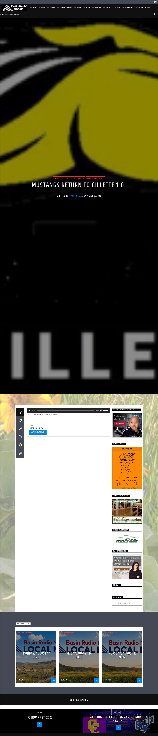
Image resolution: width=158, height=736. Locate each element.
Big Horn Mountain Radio (11, 14)
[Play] (30, 427)
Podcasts (109, 7)
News (43, 7)
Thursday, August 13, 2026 (122, 672)
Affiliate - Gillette (61, 186)
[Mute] (101, 427)
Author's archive (37, 449)
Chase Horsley (76, 204)
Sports (52, 7)
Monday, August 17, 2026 (37, 672)
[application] (68, 427)
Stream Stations (66, 7)
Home (34, 7)
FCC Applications (144, 7)
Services (98, 7)
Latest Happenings (77, 186)
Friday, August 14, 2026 (80, 672)
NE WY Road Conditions (125, 7)
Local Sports (91, 186)
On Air (79, 7)
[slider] (106, 427)
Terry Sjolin (21, 696)
